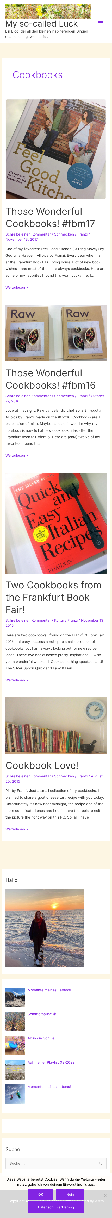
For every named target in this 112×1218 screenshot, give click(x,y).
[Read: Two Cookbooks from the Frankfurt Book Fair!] (56, 523)
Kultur (59, 620)
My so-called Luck (41, 23)
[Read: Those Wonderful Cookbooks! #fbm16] (56, 333)
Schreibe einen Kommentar (28, 234)
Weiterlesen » (16, 288)
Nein (70, 1194)
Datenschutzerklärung (56, 1207)
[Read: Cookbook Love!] (56, 725)
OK (40, 1194)
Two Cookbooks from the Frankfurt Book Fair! (53, 597)
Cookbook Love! (41, 765)
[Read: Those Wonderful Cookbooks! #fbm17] (56, 149)
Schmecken (64, 234)
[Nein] (105, 1195)
